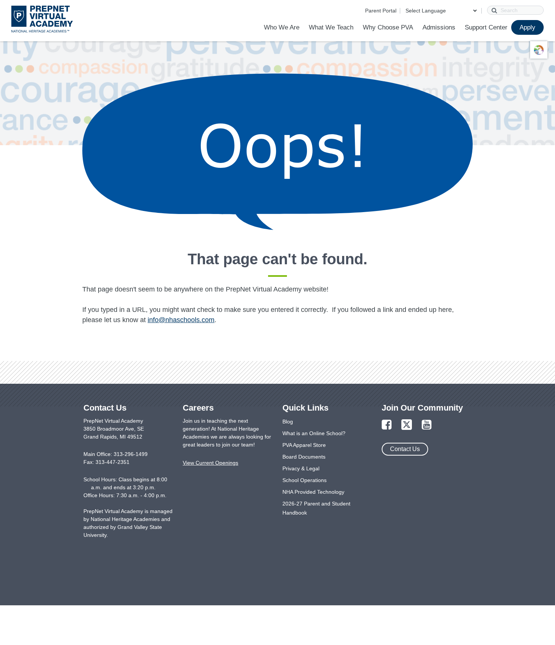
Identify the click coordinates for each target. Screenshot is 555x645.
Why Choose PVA (388, 27)
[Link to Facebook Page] (387, 425)
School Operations (304, 480)
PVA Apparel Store (304, 445)
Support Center (486, 27)
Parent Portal (380, 11)
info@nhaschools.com (181, 320)
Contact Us (405, 449)
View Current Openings (210, 463)
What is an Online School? (313, 433)
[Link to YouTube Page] (427, 425)
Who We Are (281, 27)
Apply (527, 27)
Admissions (438, 27)
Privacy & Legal (300, 468)
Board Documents (303, 457)
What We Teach (331, 27)
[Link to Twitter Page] (407, 425)
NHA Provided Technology (313, 492)
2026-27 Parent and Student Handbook (316, 508)
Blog (287, 422)
